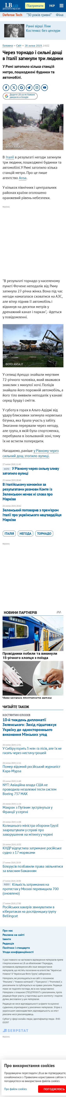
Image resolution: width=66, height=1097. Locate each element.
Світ (18, 45)
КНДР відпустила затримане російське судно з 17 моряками (32, 850)
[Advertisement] (33, 242)
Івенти (7, 939)
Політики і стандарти (16, 948)
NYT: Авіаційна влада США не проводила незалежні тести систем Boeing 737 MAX (29, 789)
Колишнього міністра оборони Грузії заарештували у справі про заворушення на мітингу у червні (30, 830)
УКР (52, 6)
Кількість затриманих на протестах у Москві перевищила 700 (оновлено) (30, 889)
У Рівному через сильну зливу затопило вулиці (31, 471)
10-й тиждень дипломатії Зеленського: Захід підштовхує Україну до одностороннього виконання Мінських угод (29, 727)
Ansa (22, 177)
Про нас (8, 930)
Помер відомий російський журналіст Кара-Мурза (31, 768)
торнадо (44, 533)
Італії (10, 157)
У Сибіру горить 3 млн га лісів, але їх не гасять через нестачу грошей (32, 750)
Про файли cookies (15, 1089)
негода (25, 533)
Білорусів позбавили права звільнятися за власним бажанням (33, 868)
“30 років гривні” (39, 15)
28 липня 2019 (33, 45)
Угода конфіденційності (18, 952)
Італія (9, 533)
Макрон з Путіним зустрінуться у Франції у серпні (27, 809)
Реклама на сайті (13, 935)
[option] (33, 30)
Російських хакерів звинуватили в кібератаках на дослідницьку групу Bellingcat (29, 911)
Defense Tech (12, 15)
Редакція (8, 943)
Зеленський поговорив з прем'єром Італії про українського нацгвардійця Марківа (32, 515)
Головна (8, 45)
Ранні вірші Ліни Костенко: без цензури (43, 28)
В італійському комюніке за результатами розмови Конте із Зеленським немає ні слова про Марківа (27, 491)
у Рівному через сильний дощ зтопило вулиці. (31, 453)
